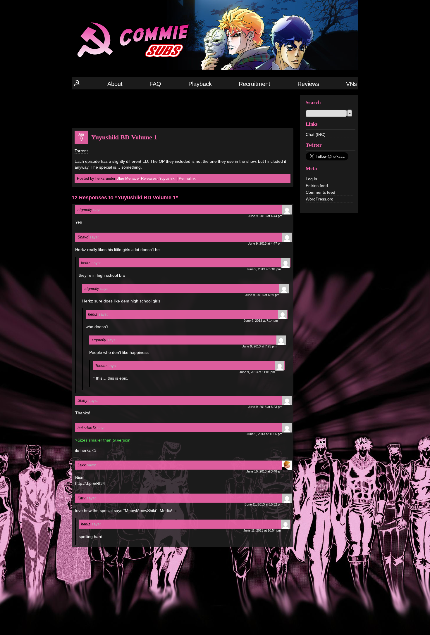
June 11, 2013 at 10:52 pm (263, 504)
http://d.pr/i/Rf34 (90, 483)
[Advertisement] (182, 108)
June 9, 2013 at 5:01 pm (264, 269)
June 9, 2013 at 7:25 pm (259, 346)
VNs (351, 84)
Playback (200, 84)
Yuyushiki (167, 178)
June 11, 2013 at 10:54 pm (262, 530)
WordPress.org (319, 199)
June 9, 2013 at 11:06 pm (264, 434)
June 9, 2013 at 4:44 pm (265, 216)
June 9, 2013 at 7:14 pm (261, 320)
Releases (149, 178)
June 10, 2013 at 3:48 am (264, 471)
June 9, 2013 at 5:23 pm (265, 407)
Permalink (187, 178)
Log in (311, 179)
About (115, 84)
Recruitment (254, 84)
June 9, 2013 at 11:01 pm (257, 372)
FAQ (155, 84)
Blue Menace (127, 178)
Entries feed (317, 185)
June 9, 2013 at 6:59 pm (262, 295)
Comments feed (320, 192)
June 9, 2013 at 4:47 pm (265, 243)
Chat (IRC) (316, 134)
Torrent (81, 150)
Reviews (308, 84)
